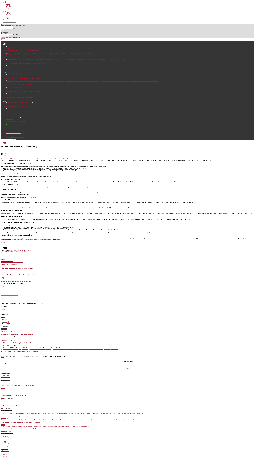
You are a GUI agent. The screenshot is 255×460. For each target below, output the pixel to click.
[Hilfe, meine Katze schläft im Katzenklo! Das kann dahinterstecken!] (82, 81)
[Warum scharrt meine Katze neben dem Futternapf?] (14, 93)
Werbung (5, 454)
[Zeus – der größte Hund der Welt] (15, 117)
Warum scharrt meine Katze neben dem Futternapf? (21, 97)
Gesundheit (8, 6)
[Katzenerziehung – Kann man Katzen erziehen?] (20, 102)
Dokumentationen (9, 103)
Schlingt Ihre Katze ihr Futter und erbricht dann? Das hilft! (23, 78)
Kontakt (5, 456)
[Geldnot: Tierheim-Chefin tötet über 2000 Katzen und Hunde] (10, 383)
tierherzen (3, 150)
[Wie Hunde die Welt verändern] (15, 133)
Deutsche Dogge (26, 181)
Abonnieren (8, 323)
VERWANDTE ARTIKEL (7, 262)
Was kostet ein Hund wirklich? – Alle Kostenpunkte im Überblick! (18, 428)
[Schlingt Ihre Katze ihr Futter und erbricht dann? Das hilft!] (14, 74)
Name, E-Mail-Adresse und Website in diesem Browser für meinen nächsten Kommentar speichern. (23, 303)
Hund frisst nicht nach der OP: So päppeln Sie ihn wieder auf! (17, 268)
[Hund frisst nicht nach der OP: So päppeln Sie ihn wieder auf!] (14, 47)
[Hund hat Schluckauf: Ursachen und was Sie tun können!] (49, 53)
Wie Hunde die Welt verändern (15, 137)
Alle (7, 45)
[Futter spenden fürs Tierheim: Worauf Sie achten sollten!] (2, 277)
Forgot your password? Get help (7, 31)
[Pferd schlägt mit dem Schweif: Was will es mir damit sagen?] (14, 87)
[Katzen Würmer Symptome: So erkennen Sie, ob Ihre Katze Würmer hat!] (74, 419)
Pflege (7, 7)
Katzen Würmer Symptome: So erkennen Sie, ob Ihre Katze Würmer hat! (21, 422)
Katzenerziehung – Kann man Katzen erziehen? (20, 106)
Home (4, 1)
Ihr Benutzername (16, 26)
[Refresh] (3, 309)
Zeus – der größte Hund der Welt (16, 121)
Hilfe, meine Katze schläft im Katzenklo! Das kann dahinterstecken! (26, 85)
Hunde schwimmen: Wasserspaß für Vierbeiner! (17, 251)
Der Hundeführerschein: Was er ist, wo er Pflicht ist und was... (17, 416)
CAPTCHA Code (4, 311)
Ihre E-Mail (15, 34)
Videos (7, 10)
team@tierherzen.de (14, 450)
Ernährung (8, 4)
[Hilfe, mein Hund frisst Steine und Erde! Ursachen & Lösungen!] (7, 66)
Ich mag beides (8, 366)
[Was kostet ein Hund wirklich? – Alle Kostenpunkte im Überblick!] (45, 426)
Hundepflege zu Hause (33, 239)
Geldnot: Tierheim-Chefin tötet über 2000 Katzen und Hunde (17, 385)
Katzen (4, 11)
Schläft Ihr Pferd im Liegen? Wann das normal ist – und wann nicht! (19, 351)
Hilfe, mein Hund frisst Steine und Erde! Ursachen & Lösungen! (25, 69)
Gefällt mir (7, 319)
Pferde (7, 88)
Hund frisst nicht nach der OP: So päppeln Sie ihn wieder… (24, 50)
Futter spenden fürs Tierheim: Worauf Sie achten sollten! (16, 281)
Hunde (4, 2)
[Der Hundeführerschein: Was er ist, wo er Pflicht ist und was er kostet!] (72, 413)
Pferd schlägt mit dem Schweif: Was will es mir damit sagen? (24, 91)
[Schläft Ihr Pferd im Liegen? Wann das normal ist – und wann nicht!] (59, 349)
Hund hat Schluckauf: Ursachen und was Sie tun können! (23, 57)
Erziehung (8, 5)
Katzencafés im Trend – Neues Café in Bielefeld (13, 395)
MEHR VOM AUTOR (18, 262)
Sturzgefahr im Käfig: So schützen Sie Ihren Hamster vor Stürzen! (26, 63)
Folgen (8, 321)
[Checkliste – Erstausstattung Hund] (4, 403)
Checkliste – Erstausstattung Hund (10, 405)
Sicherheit (8, 8)
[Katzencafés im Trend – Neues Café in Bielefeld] (4, 393)
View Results (127, 370)
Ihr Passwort (15, 28)
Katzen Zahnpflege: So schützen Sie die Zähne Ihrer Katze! (20, 250)
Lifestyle (7, 16)
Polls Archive (6, 375)
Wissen (4, 20)
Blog (4, 455)
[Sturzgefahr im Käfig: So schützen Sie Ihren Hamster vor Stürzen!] (65, 59)
